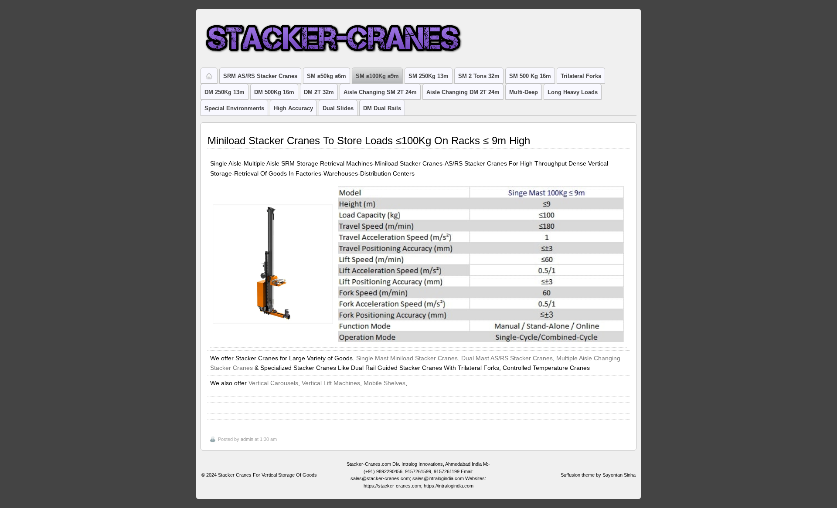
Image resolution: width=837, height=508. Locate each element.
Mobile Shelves (384, 382)
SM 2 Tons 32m (479, 76)
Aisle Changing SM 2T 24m (380, 92)
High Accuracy (293, 108)
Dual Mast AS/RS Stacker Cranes (507, 358)
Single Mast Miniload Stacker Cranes (407, 358)
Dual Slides (338, 108)
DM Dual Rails (382, 108)
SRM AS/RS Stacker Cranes (260, 76)
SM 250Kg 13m (428, 76)
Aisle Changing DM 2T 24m (463, 92)
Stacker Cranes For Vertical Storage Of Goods (267, 475)
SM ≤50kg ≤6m (326, 76)
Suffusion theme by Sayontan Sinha (598, 475)
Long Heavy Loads (573, 92)
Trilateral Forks (581, 76)
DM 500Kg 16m (274, 92)
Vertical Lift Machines (331, 382)
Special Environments (234, 108)
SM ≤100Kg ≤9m (377, 76)
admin (247, 439)
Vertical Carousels (273, 382)
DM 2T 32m (319, 92)
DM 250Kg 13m (224, 92)
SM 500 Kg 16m (530, 76)
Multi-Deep (523, 92)
